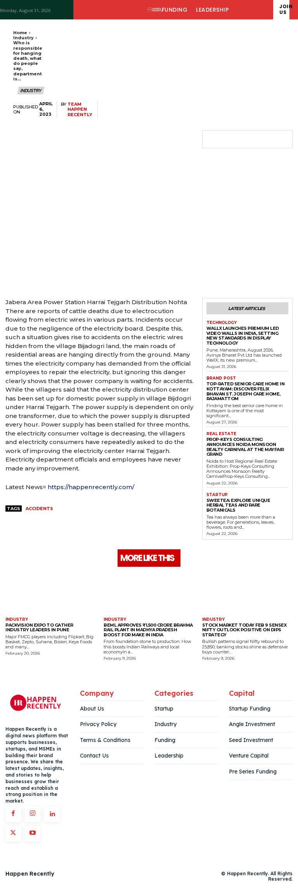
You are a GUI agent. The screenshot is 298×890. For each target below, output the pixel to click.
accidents (39, 508)
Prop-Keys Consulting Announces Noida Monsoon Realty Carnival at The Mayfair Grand (245, 447)
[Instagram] (32, 814)
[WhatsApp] (267, 139)
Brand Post (221, 378)
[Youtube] (32, 833)
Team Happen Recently (80, 109)
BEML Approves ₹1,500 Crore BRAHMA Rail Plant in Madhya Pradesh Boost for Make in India (148, 629)
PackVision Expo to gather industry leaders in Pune (39, 627)
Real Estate (221, 434)
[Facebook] (214, 139)
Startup (217, 495)
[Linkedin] (52, 814)
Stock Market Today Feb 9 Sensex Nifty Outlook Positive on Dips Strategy (244, 629)
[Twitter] (232, 139)
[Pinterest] (250, 139)
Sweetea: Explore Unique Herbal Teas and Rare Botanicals (238, 505)
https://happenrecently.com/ (91, 487)
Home (20, 32)
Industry (23, 37)
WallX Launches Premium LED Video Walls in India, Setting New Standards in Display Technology (242, 336)
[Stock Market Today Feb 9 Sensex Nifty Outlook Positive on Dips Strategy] (247, 593)
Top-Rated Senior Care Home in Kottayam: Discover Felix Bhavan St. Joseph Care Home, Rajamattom (245, 391)
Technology (221, 322)
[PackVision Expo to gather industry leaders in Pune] (50, 593)
